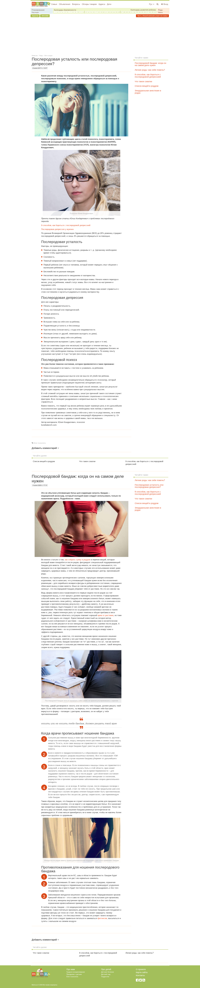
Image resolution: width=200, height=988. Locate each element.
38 (150, 12)
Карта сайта (141, 972)
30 (129, 12)
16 (93, 12)
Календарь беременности (65, 10)
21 (106, 12)
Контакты (140, 975)
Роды (160, 10)
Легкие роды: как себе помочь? (150, 69)
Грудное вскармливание (75, 972)
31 (132, 12)
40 (155, 12)
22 (109, 12)
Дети (109, 4)
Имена (160, 12)
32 (134, 12)
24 (114, 12)
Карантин (35, 16)
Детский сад (105, 974)
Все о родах (48, 55)
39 (152, 12)
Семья (54, 4)
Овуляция (35, 12)
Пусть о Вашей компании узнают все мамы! (152, 16)
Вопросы (76, 4)
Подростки (105, 976)
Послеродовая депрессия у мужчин (57, 229)
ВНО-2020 (44, 16)
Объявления (64, 4)
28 (124, 12)
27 (122, 12)
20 (104, 12)
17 (96, 12)
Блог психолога (40, 443)
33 (137, 12)
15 (91, 12)
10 (78, 12)
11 (80, 12)
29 (127, 12)
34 (140, 12)
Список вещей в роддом (146, 85)
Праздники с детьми (74, 974)
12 (83, 12)
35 (142, 12)
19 (101, 12)
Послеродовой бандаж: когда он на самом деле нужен (150, 64)
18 (98, 12)
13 (86, 12)
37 (147, 12)
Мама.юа (35, 55)
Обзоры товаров (89, 4)
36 (145, 12)
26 (119, 12)
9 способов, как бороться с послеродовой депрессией (65, 225)
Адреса (101, 4)
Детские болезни (107, 972)
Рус (151, 4)
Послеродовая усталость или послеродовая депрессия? (149, 486)
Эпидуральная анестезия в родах (148, 91)
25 (116, 12)
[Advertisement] (100, 36)
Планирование (38, 10)
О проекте (141, 969)
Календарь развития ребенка (143, 10)
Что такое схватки (143, 81)
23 (111, 12)
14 (88, 12)
